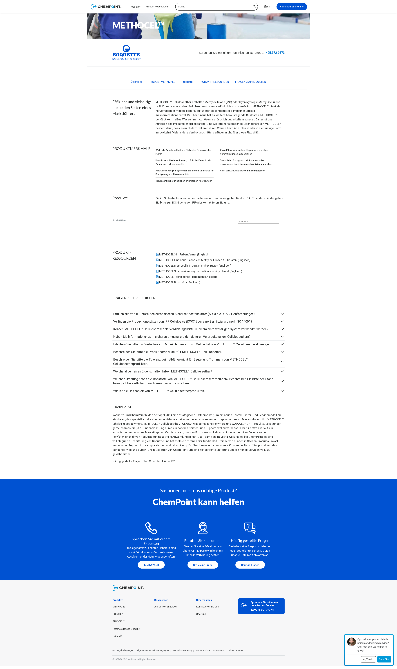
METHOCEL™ (119, 606)
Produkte (187, 81)
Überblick (137, 81)
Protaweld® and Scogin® (126, 628)
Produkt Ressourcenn (157, 6)
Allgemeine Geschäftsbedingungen (152, 650)
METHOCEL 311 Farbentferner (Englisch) (184, 254)
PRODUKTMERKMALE (162, 81)
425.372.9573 (275, 53)
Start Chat (384, 659)
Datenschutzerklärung (182, 650)
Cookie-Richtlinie (202, 650)
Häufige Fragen (250, 565)
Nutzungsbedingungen (122, 650)
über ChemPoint (153, 461)
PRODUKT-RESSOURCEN (214, 81)
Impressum (218, 650)
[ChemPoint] (128, 591)
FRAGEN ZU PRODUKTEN (250, 81)
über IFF (169, 461)
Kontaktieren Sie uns (292, 6)
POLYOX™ (117, 614)
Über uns (201, 614)
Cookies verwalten (235, 650)
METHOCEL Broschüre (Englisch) (179, 282)
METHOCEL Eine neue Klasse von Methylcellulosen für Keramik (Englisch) (204, 260)
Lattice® (117, 636)
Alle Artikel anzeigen (165, 606)
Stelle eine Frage (203, 565)
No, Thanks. (368, 659)
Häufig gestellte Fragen (126, 461)
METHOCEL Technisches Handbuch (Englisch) (188, 276)
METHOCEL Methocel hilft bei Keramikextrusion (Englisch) (195, 265)
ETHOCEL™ (118, 621)
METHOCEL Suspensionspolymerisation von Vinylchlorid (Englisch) (200, 271)
